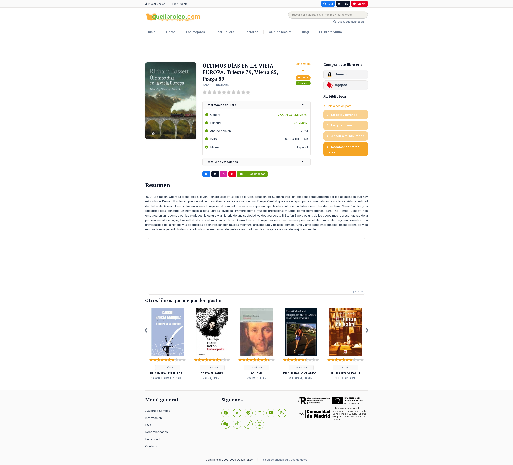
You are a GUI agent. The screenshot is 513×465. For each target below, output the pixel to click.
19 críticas (301, 367)
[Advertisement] (256, 50)
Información (153, 418)
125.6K (361, 3)
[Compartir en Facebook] (206, 174)
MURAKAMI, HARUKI (301, 378)
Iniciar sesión (157, 3)
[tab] (256, 105)
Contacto (151, 446)
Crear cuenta (179, 3)
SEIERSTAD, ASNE (345, 378)
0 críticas (303, 83)
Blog (305, 32)
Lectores (251, 32)
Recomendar (256, 173)
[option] (167, 344)
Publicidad (152, 439)
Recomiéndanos (156, 432)
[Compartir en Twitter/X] (215, 174)
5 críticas (257, 367)
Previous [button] (146, 330)
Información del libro (221, 105)
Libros (171, 32)
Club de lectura (280, 32)
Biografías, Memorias (292, 114)
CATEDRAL (300, 122)
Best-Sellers (224, 32)
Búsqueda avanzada (350, 21)
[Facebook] (225, 413)
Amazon (342, 74)
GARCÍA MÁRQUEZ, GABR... (167, 378)
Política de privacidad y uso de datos (284, 459)
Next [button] (367, 330)
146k (345, 3)
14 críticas (346, 367)
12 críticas (213, 367)
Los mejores (195, 32)
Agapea (341, 85)
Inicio (151, 32)
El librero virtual (331, 32)
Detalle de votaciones (222, 162)
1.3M (330, 3)
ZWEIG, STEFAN (256, 378)
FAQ (148, 425)
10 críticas (168, 367)
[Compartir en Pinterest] (232, 174)
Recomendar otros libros (343, 149)
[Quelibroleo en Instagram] (223, 174)
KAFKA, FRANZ (212, 378)
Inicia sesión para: (339, 106)
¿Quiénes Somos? (157, 411)
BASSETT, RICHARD (215, 85)
